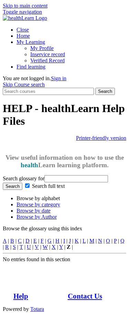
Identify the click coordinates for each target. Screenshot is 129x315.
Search (105, 91)
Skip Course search (24, 84)
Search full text (48, 186)
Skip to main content (25, 6)
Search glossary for (23, 178)
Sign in (58, 78)
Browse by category (38, 204)
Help (20, 296)
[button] (22, 12)
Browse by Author (37, 217)
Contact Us (85, 296)
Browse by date (34, 211)
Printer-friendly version (101, 138)
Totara (37, 309)
